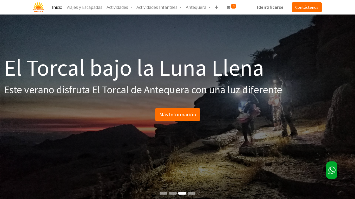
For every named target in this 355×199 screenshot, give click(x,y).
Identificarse (270, 7)
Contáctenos (306, 7)
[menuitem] (57, 7)
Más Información (177, 114)
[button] (216, 7)
